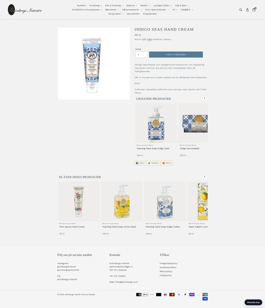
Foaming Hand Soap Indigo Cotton (163, 227)
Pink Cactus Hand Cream (72, 227)
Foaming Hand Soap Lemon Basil (119, 227)
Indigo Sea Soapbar (189, 148)
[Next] (204, 98)
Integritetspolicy (168, 263)
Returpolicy (166, 271)
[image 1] (156, 123)
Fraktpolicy (166, 275)
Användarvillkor (168, 267)
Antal (138, 49)
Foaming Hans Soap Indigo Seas (153, 148)
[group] (156, 131)
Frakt (149, 39)
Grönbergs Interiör (73, 294)
